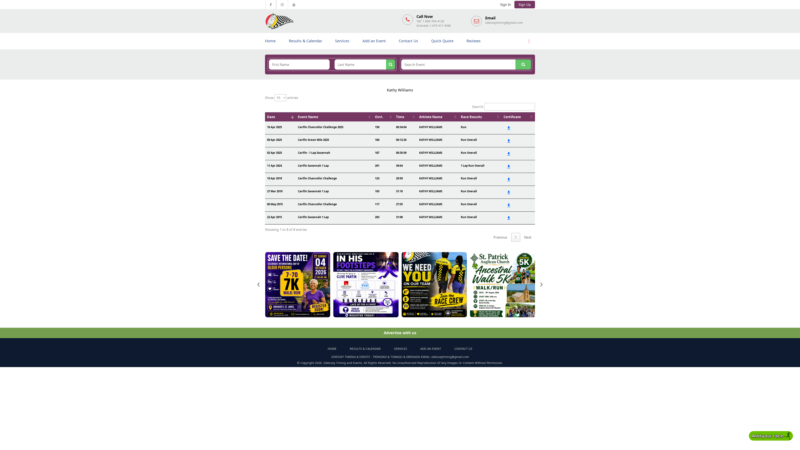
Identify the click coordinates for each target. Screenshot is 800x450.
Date (271, 117)
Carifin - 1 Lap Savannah (314, 153)
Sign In (505, 4)
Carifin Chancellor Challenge (317, 178)
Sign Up (525, 4)
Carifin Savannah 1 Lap (313, 166)
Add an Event (374, 40)
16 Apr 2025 (274, 127)
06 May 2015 (275, 204)
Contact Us (408, 40)
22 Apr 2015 (274, 217)
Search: (478, 106)
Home (270, 40)
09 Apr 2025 (274, 140)
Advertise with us (400, 332)
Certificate (512, 117)
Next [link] (527, 237)
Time (400, 117)
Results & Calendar (305, 40)
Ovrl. (379, 117)
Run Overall (469, 140)
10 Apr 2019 (274, 178)
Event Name (308, 117)
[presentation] (258, 283)
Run (463, 127)
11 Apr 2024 (274, 166)
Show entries (281, 97)
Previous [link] (500, 237)
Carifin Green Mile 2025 (313, 140)
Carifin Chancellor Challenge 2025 (320, 127)
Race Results (471, 117)
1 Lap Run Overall (472, 166)
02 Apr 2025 (274, 153)
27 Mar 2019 (274, 191)
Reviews (473, 40)
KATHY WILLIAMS (430, 127)
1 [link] (516, 237)
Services (342, 40)
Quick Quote (442, 40)
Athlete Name (430, 117)
